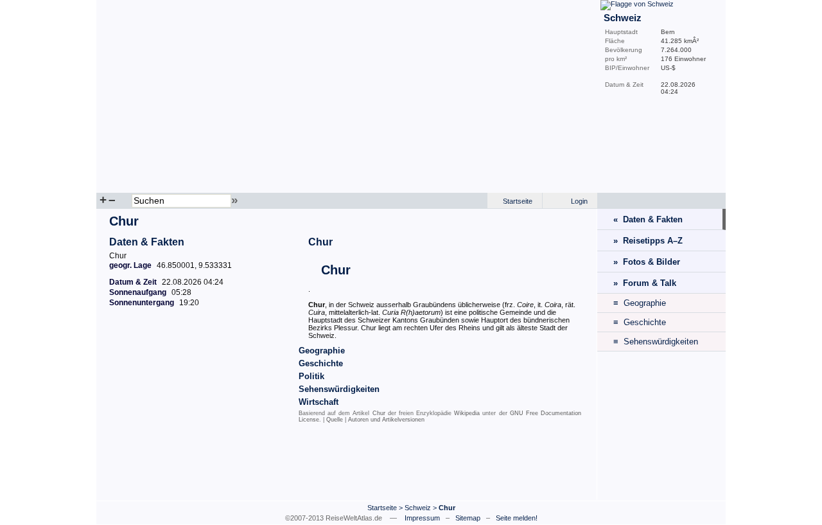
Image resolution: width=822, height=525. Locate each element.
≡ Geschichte (639, 322)
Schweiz (418, 508)
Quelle (334, 419)
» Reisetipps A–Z (648, 240)
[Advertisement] (347, 465)
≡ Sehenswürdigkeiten (655, 341)
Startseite (517, 201)
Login (579, 201)
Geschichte (321, 363)
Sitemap (467, 518)
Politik (311, 376)
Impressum (422, 518)
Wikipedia (467, 413)
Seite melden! (517, 518)
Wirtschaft (318, 402)
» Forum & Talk (644, 283)
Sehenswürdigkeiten (339, 389)
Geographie (322, 350)
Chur (320, 241)
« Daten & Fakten (648, 219)
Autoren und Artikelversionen (386, 419)
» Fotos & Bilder (646, 262)
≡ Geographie (639, 303)
